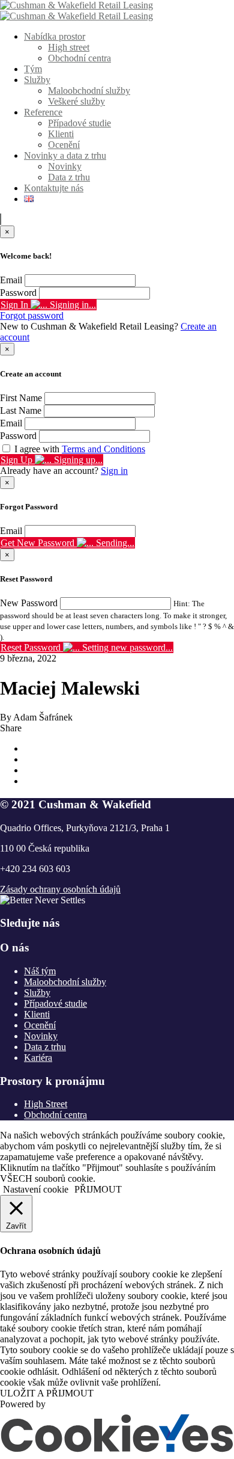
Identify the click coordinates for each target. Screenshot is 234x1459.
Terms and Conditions (103, 449)
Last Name (20, 410)
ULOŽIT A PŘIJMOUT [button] (47, 1393)
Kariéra (38, 1057)
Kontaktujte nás (53, 188)
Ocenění (64, 145)
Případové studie (79, 123)
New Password (29, 603)
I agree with (79, 449)
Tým (33, 69)
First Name (21, 398)
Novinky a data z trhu (65, 155)
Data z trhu (69, 177)
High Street (45, 1104)
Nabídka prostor (54, 36)
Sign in (114, 470)
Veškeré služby (76, 101)
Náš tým (40, 971)
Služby (37, 80)
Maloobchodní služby (89, 90)
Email (11, 280)
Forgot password (32, 315)
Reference (43, 112)
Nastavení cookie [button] (35, 1189)
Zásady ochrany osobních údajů (60, 889)
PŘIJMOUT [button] (98, 1189)
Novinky (65, 166)
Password (18, 292)
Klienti (61, 134)
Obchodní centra (79, 58)
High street (68, 47)
